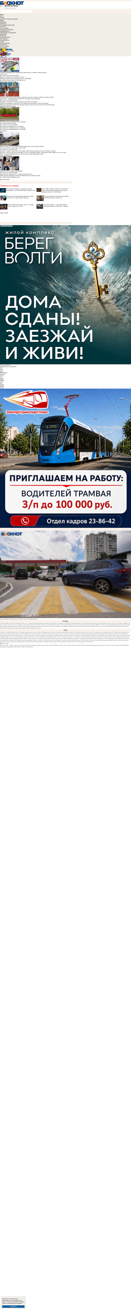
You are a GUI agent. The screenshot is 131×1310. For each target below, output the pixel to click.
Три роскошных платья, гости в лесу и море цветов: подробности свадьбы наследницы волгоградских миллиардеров (78, 633)
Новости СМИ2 (4, 213)
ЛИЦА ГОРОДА (4, 28)
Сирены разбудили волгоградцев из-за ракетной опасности (93, 626)
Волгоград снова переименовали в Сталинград (12, 129)
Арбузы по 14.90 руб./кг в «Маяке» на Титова (12, 77)
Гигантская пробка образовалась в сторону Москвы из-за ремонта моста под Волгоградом (86, 623)
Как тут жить (3, 131)
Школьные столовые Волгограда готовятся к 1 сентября (38, 633)
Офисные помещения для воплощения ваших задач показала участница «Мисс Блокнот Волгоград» (27, 104)
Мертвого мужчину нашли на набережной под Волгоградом (68, 645)
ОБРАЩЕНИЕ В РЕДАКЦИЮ (8, 32)
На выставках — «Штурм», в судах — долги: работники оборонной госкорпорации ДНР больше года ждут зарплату (27, 645)
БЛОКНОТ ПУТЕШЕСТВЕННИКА (9, 19)
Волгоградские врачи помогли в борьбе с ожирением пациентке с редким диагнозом (27, 626)
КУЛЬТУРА (3, 26)
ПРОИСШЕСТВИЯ (5, 37)
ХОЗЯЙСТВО (3, 45)
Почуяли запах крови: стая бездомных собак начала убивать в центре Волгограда (62, 640)
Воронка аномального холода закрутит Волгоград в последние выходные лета (87, 638)
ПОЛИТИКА (3, 35)
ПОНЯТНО (13, 1306)
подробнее (13, 366)
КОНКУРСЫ (3, 23)
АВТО (1, 16)
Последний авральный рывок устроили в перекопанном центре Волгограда (78, 624)
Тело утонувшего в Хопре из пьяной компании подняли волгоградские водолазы (100, 640)
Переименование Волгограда (8, 106)
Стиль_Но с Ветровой (6, 155)
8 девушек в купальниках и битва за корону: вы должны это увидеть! (19, 101)
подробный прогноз (5, 366)
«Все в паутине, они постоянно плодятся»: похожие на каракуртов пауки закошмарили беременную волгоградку (40, 635)
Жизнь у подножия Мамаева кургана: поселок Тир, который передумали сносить (22, 154)
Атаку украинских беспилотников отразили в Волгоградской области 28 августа (76, 641)
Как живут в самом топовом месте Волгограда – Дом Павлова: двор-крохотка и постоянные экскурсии (28, 151)
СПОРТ (2, 42)
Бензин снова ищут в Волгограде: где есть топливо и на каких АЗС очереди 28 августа (19, 619)
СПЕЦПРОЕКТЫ (4, 40)
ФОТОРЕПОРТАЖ (5, 43)
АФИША (2, 17)
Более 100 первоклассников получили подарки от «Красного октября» (27, 640)
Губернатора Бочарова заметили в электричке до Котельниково (42, 641)
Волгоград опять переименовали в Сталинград (12, 128)
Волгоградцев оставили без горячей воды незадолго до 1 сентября (17, 623)
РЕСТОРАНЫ (3, 39)
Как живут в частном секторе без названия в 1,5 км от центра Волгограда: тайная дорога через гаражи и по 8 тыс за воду (33, 152)
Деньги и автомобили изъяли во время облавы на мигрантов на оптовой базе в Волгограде (40, 624)
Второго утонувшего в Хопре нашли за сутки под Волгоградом (116, 635)
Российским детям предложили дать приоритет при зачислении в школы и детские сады (103, 645)
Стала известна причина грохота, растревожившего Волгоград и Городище (84, 635)
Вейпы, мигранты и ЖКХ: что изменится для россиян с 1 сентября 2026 (65, 636)
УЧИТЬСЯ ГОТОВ (9, 51)
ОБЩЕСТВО (3, 34)
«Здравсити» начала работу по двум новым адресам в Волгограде (58, 632)
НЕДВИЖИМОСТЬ (5, 31)
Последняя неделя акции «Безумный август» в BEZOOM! (15, 78)
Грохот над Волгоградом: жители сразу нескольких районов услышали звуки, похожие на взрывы (46, 638)
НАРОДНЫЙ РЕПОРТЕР (6, 29)
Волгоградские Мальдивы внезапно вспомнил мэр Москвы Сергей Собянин (99, 636)
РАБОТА (10, 49)
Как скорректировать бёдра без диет (10, 177)
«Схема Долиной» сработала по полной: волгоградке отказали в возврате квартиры (93, 632)
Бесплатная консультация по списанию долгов (12, 80)
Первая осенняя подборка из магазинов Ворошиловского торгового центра (20, 175)
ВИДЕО (2, 20)
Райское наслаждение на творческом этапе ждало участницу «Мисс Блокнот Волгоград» (24, 103)
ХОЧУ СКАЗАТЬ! (4, 46)
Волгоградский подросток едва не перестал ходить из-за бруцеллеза (49, 623)
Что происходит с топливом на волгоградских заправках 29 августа (62, 626)
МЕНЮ (2, 14)
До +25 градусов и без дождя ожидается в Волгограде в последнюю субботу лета (23, 628)
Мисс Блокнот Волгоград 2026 (8, 81)
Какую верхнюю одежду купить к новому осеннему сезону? (16, 174)
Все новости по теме (5, 75)
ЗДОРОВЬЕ (3, 22)
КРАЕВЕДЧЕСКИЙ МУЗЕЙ (7, 25)
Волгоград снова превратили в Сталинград (11, 126)
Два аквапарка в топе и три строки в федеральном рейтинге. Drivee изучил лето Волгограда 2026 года (24, 636)
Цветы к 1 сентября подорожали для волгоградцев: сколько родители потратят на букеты (21, 632)
